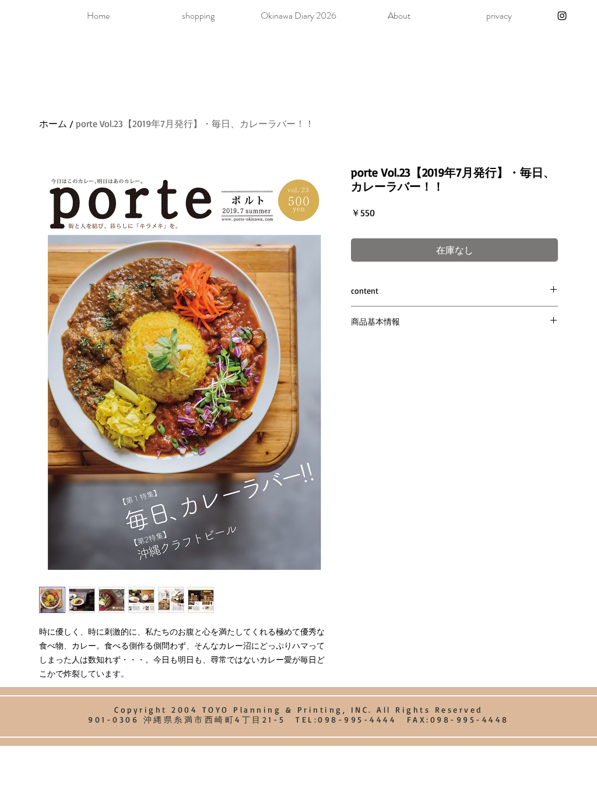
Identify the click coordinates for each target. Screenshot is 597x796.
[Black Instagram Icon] (562, 16)
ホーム (53, 123)
